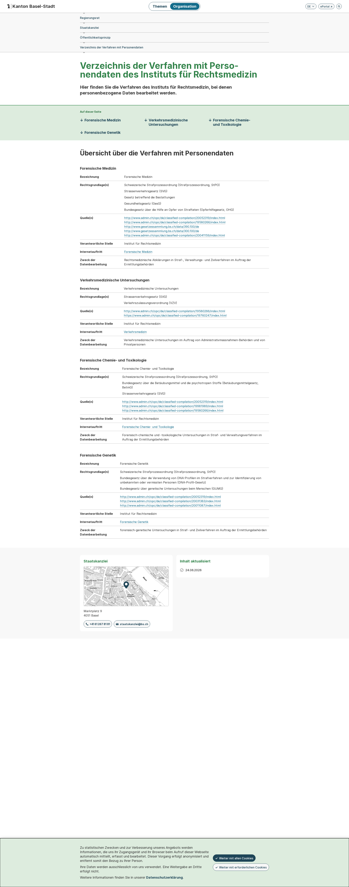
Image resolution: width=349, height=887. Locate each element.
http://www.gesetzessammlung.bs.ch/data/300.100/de (161, 231)
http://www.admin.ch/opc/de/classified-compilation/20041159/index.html (174, 235)
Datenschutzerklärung (164, 877)
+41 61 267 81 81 (100, 624)
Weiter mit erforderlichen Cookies (243, 867)
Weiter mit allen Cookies (236, 858)
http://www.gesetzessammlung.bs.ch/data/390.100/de (161, 226)
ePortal (326, 7)
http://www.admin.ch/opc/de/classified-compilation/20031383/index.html (170, 501)
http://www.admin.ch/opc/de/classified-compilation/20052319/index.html (174, 218)
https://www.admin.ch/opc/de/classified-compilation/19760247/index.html (175, 315)
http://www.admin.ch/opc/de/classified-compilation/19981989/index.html (172, 406)
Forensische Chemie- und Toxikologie (148, 427)
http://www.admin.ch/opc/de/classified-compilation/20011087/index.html (170, 505)
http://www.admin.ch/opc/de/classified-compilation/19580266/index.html (174, 222)
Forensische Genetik (134, 522)
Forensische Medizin (138, 252)
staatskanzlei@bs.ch (134, 624)
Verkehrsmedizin (135, 332)
